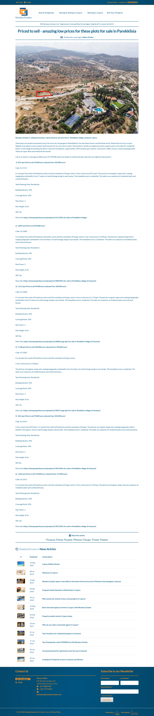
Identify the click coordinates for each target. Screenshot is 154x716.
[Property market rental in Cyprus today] (21, 618)
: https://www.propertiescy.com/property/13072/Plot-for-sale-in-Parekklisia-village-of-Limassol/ (59, 526)
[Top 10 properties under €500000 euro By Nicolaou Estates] (21, 644)
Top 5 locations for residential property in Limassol (61, 633)
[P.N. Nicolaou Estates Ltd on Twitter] (21, 678)
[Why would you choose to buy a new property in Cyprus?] (21, 600)
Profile (28, 2)
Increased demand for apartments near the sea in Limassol (64, 651)
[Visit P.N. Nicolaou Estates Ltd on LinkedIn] (132, 2)
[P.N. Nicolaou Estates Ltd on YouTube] (26, 678)
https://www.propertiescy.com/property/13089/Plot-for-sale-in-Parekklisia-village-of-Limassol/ (59, 281)
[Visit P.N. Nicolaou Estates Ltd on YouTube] (137, 2)
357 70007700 (45, 686)
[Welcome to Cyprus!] (21, 574)
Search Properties (46, 13)
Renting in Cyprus (95, 13)
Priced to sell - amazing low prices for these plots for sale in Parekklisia (77, 31)
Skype (20, 682)
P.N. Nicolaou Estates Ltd (30, 712)
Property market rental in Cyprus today (57, 616)
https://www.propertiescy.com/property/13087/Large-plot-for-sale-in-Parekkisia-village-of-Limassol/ (62, 410)
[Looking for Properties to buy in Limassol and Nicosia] (21, 661)
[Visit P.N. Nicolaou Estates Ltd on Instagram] (135, 2)
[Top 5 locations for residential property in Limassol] (21, 635)
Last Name (125, 678)
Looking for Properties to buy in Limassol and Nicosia (62, 660)
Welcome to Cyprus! (50, 573)
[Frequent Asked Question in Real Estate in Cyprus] (21, 592)
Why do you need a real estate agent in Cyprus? (60, 625)
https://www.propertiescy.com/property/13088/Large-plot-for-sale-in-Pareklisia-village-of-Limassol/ (61, 341)
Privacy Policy (112, 2)
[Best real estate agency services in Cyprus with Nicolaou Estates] (21, 609)
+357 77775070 (45, 689)
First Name (105, 678)
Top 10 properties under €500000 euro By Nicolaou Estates (65, 642)
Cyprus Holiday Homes (51, 564)
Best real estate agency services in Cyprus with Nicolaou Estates (66, 607)
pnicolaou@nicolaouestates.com (49, 694)
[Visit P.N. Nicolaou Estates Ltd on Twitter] (133, 2)
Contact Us (122, 2)
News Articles (88, 37)
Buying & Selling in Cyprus (70, 13)
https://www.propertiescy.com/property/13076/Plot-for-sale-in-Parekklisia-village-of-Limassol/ (59, 468)
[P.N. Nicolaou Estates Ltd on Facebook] (16, 678)
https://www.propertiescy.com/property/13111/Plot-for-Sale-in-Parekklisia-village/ (55, 218)
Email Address (107, 687)
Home (20, 2)
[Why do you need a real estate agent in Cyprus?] (21, 626)
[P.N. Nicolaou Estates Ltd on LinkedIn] (19, 678)
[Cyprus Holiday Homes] (20, 566)
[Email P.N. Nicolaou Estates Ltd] (29, 678)
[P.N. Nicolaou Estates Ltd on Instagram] (24, 678)
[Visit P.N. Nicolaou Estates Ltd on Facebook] (130, 2)
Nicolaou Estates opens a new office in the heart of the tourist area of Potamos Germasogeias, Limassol (81, 581)
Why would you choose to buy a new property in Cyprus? (64, 599)
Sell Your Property (115, 13)
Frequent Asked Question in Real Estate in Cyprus (61, 590)
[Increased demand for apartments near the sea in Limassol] (21, 652)
